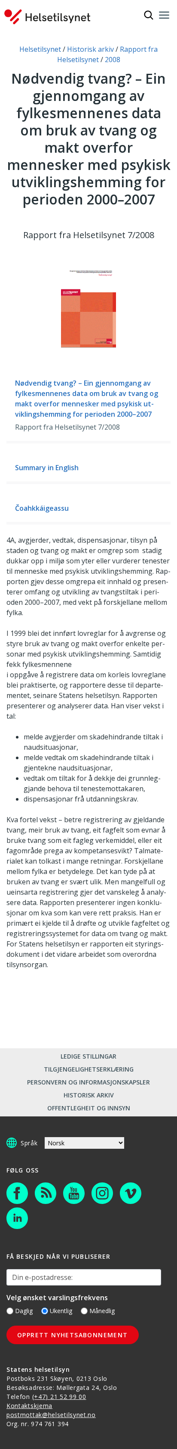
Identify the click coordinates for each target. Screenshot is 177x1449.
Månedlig (102, 1311)
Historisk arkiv (89, 1095)
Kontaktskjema (29, 1406)
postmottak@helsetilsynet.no (51, 1415)
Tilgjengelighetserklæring (89, 1069)
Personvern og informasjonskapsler (88, 1082)
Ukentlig (61, 1311)
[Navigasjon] (164, 15)
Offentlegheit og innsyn (88, 1108)
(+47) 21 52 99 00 (59, 1396)
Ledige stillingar (88, 1056)
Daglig (24, 1311)
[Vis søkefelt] (149, 15)
